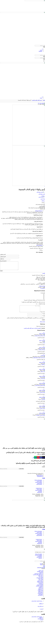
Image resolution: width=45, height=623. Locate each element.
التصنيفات (41, 572)
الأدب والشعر (40, 591)
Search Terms (39, 483)
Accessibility (39, 556)
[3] (28, 185)
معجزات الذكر (42, 392)
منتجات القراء (40, 590)
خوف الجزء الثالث (41, 349)
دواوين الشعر (40, 575)
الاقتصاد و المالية (40, 584)
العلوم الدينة (40, 582)
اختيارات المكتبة (40, 581)
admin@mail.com (40, 475)
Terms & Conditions (38, 555)
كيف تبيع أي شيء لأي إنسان (40, 335)
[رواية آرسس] (44, 196)
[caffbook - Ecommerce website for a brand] (41, 567)
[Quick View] (43, 332)
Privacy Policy (39, 481)
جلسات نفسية (42, 408)
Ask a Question (39, 245)
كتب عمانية (41, 570)
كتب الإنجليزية (40, 593)
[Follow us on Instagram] (42, 478)
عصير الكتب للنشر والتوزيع (37, 100)
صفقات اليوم (40, 592)
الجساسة (43, 399)
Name (43, 313)
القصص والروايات (37, 328)
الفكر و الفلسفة (40, 571)
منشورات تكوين (40, 580)
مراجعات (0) (42, 288)
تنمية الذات (41, 583)
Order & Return (39, 484)
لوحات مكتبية (40, 578)
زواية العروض (40, 595)
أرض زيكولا (43, 371)
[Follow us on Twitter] (44, 478)
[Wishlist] (44, 186)
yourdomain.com (40, 476)
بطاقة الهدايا (40, 594)
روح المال (43, 364)
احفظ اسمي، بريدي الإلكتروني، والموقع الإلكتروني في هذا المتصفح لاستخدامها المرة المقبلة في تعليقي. (25, 317)
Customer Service (39, 488)
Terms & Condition (38, 482)
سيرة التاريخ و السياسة (39, 573)
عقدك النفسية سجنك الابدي (40, 385)
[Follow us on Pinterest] (43, 478)
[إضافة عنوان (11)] (41, 103)
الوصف (43, 273)
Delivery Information (38, 480)
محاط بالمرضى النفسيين (40, 415)
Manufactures (39, 492)
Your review (42, 311)
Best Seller (40, 491)
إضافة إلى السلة (42, 206)
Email (43, 315)
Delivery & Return (38, 210)
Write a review (42, 321)
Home (44, 100)
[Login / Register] (42, 49)
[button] (22, 54)
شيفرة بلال (43, 378)
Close (41, 563)
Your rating (43, 303)
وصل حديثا (41, 576)
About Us (40, 558)
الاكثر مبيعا (41, 579)
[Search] (44, 47)
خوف (44, 342)
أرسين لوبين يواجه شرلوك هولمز (39, 357)
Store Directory (39, 557)
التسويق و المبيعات (39, 585)
